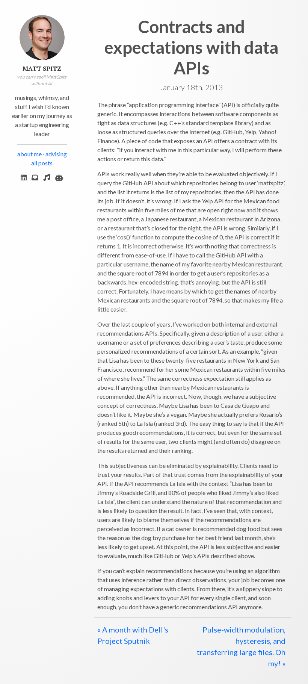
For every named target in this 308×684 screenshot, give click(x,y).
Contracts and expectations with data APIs (191, 47)
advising (56, 153)
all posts (42, 162)
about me (29, 153)
